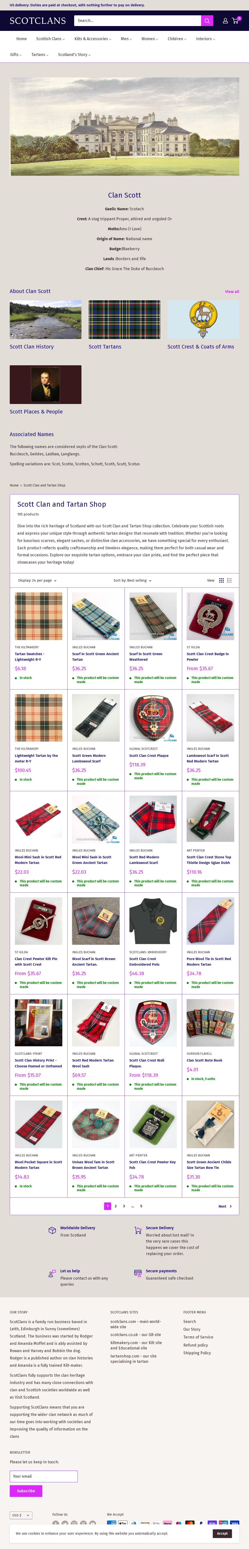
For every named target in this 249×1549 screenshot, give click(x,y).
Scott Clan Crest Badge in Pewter (208, 657)
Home (14, 485)
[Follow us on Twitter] (65, 1524)
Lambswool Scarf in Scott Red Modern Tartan (208, 758)
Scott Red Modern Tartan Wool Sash (93, 1063)
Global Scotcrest (143, 749)
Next (222, 1206)
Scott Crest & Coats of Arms (201, 346)
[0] (235, 21)
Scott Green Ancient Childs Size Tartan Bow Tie (209, 1165)
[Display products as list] (229, 580)
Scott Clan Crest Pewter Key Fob (152, 1165)
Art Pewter (196, 850)
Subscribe (26, 1491)
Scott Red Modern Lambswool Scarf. (144, 860)
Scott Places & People (36, 411)
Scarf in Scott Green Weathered (145, 657)
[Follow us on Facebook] (55, 1524)
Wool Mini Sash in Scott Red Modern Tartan (38, 860)
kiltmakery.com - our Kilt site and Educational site (136, 1345)
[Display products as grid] (221, 580)
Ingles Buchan (83, 647)
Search (189, 1321)
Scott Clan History (32, 346)
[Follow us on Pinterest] (83, 1524)
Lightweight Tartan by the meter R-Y (36, 758)
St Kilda (193, 647)
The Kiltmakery (27, 647)
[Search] (207, 20)
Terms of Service (198, 1337)
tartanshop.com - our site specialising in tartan (133, 1359)
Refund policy (195, 1345)
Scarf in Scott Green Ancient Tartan (95, 657)
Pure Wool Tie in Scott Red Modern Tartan (209, 962)
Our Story (191, 1329)
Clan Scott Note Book (204, 1060)
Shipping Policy (197, 1353)
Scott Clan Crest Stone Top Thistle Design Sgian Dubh (209, 860)
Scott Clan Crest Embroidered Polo (144, 962)
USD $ (16, 1515)
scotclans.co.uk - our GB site (135, 1334)
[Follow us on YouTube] (92, 1524)
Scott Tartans (105, 346)
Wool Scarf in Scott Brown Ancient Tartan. (94, 962)
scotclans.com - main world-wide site (135, 1324)
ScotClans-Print (28, 1053)
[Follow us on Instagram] (74, 1524)
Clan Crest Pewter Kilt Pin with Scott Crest (36, 962)
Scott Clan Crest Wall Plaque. (146, 1063)
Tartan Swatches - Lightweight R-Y (29, 657)
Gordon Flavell (199, 1053)
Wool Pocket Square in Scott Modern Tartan (38, 1165)
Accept (222, 1533)
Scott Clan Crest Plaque (149, 755)
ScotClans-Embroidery (148, 952)
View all (232, 291)
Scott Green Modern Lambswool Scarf (89, 758)
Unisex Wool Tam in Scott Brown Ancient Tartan (93, 1165)
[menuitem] (18, 39)
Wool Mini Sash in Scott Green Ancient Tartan (91, 860)
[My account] (225, 20)
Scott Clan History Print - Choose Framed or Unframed (38, 1063)
